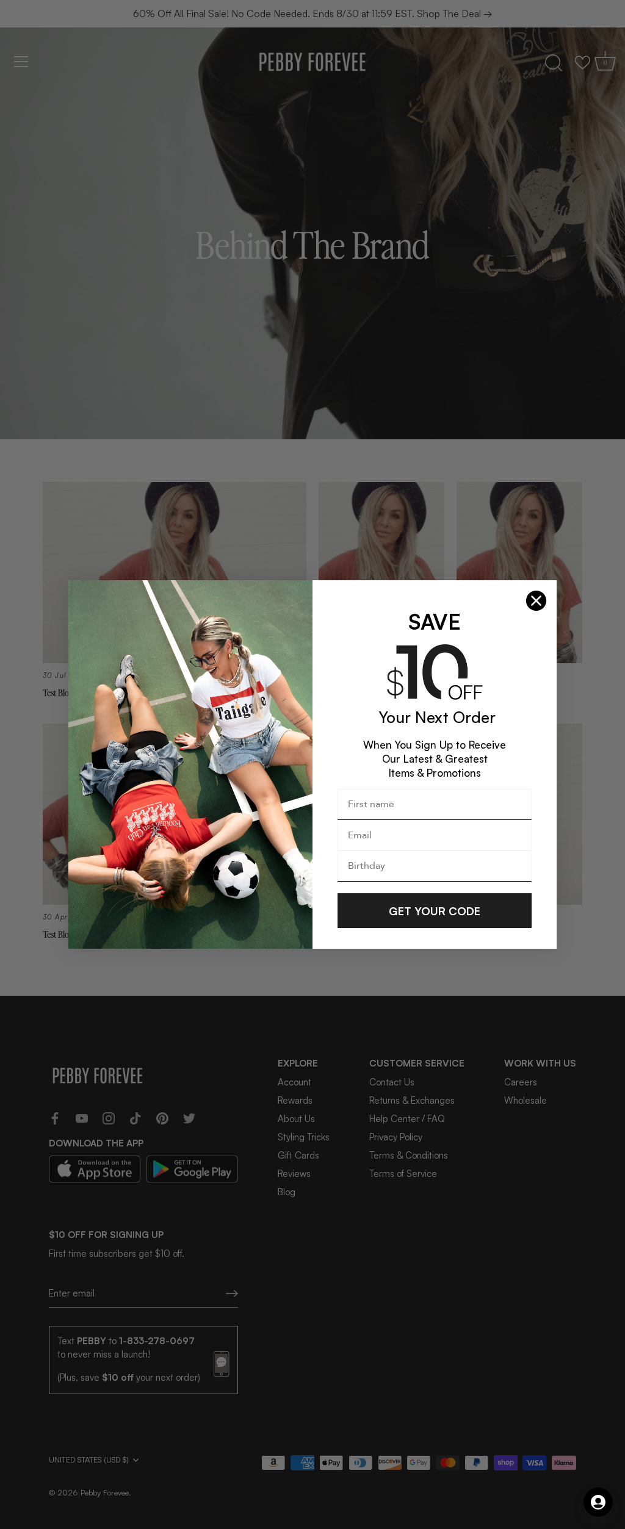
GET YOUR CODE (434, 911)
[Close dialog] (536, 600)
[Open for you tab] (598, 1502)
